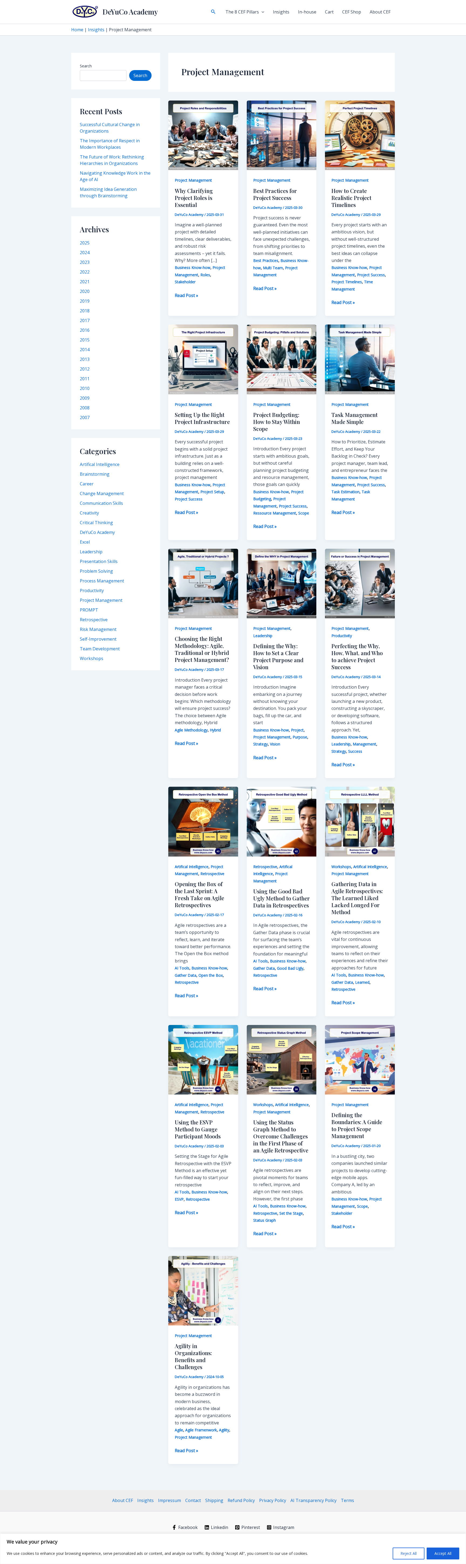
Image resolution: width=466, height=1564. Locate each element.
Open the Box (210, 975)
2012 (85, 369)
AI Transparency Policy (313, 1500)
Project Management (101, 600)
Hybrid (215, 730)
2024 (85, 253)
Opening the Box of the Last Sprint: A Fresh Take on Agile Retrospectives (199, 894)
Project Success (371, 274)
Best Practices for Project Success (275, 194)
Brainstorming (94, 474)
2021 (85, 282)
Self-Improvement (98, 639)
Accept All (442, 1553)
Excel (85, 542)
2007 (85, 417)
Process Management (102, 581)
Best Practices (265, 260)
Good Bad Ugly (290, 968)
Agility (224, 1429)
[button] (213, 11)
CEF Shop (351, 12)
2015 (85, 340)
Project (297, 730)
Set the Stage (291, 1213)
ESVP (179, 1199)
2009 (85, 398)
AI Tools (182, 968)
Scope (303, 513)
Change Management (102, 493)
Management (364, 744)
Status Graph (264, 1220)
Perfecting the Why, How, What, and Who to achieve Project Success (357, 656)
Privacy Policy (272, 1500)
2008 (85, 408)
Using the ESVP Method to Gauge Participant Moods (198, 1129)
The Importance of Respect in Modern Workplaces (110, 144)
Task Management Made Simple (354, 418)
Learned (362, 982)
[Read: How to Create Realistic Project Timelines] (360, 135)
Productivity (92, 590)
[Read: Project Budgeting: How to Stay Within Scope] (282, 359)
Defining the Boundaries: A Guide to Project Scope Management (356, 1125)
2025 (85, 243)
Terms (347, 1500)
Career (87, 484)
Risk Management (98, 629)
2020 (85, 291)
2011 (85, 379)
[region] (233, 1549)
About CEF (380, 12)
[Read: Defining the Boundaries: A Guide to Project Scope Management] (360, 1059)
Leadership (91, 552)
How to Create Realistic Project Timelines (351, 197)
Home (77, 30)
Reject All (408, 1553)
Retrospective (94, 620)
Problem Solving (96, 571)
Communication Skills (101, 503)
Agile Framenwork (201, 1429)
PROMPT (89, 610)
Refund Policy (241, 1500)
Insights (281, 12)
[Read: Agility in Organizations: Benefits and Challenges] (203, 1290)
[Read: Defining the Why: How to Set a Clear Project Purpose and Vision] (282, 583)
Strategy (260, 744)
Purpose (300, 737)
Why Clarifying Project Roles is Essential (194, 197)
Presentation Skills (99, 561)
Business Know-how (192, 267)
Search (86, 65)
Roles (205, 274)
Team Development (100, 649)
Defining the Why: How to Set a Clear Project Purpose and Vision (278, 656)
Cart (329, 12)
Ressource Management (274, 513)
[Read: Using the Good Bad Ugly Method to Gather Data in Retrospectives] (282, 821)
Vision (275, 744)
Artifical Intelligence (99, 464)
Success (355, 751)
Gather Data (185, 975)
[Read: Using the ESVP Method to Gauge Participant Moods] (203, 1059)
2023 (85, 262)
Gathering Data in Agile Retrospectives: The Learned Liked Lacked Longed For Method (357, 898)
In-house (307, 12)
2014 (85, 350)
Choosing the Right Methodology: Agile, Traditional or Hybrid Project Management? (202, 649)
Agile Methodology (191, 730)
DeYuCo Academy (130, 11)
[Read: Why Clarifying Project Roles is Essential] (203, 135)
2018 (85, 311)
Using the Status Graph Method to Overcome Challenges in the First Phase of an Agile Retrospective (280, 1136)
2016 (85, 330)
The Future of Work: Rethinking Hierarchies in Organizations (112, 160)
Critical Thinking (96, 523)
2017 (85, 320)
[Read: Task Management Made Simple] (360, 359)
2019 (85, 301)
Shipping (214, 1500)
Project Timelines (346, 281)
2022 (85, 272)
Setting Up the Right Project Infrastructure (202, 418)
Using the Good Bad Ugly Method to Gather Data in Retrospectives (281, 898)
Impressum (169, 1500)
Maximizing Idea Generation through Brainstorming (108, 192)
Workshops (91, 658)
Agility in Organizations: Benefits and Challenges (193, 1356)
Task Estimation (345, 491)
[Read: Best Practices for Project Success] (282, 135)
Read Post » (186, 295)
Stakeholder (185, 281)
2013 (85, 359)
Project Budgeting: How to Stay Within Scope (276, 421)
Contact (193, 1500)
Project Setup (212, 491)
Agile (179, 1429)
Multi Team (273, 267)
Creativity (89, 513)
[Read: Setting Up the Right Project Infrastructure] (203, 359)
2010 (85, 388)
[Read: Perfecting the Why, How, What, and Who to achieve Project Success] (360, 583)
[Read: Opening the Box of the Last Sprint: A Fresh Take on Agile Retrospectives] (203, 821)
